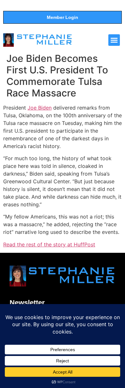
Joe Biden (40, 107)
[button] (114, 40)
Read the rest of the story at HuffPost (49, 244)
